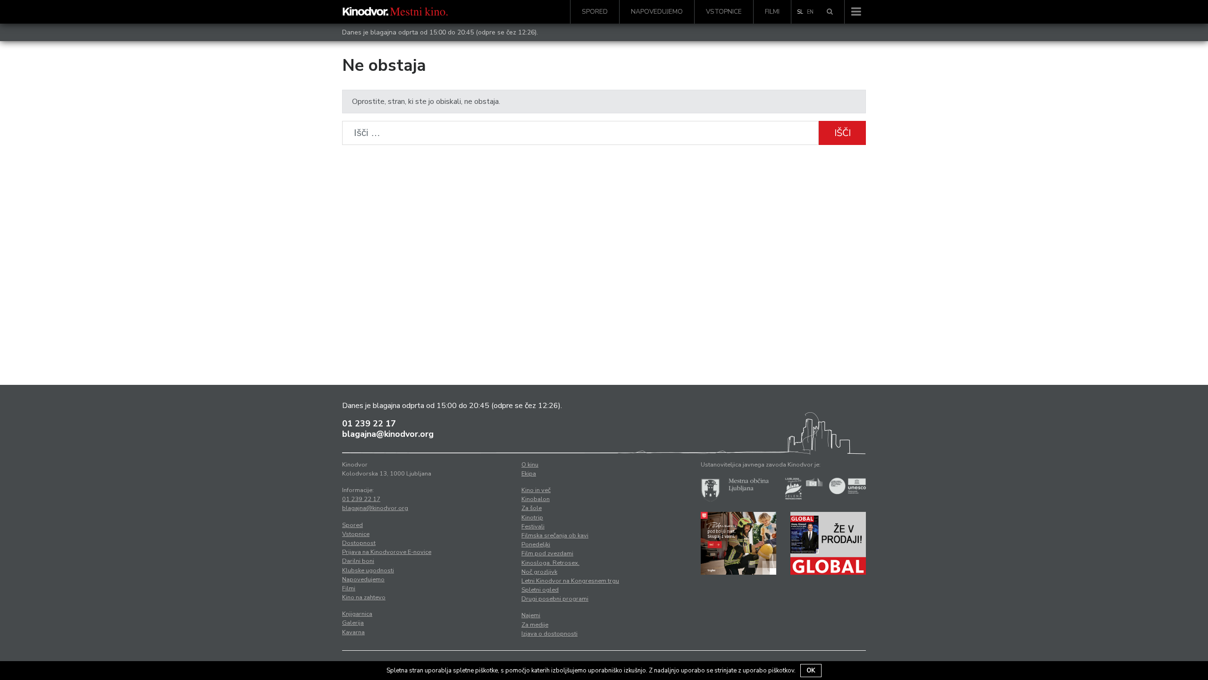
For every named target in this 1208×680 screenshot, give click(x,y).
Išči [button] (842, 133)
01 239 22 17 (369, 423)
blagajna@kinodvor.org (388, 434)
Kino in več (536, 490)
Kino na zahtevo (364, 597)
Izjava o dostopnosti (549, 633)
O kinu (529, 464)
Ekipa (528, 473)
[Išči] (830, 12)
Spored (595, 11)
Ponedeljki (535, 544)
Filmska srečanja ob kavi (554, 535)
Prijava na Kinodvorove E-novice (386, 552)
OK (810, 670)
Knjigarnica (357, 614)
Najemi (530, 615)
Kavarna (353, 632)
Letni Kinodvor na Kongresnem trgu (570, 581)
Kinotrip (532, 517)
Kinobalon (535, 499)
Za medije (534, 624)
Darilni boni (358, 561)
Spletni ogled (540, 590)
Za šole (531, 508)
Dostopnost (359, 543)
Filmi (772, 11)
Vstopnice (724, 11)
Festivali (533, 526)
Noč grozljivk (539, 572)
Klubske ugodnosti (368, 570)
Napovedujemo (657, 11)
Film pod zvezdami (547, 553)
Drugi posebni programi (554, 599)
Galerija (353, 623)
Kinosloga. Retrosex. (550, 563)
